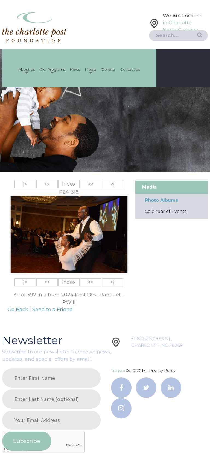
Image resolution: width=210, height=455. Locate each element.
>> (91, 184)
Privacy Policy (162, 370)
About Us (27, 69)
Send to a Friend (52, 310)
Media (90, 69)
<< (47, 184)
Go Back (19, 310)
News (75, 69)
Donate (108, 69)
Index (69, 184)
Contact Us (130, 69)
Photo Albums (161, 200)
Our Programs (52, 69)
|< (25, 184)
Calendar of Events (165, 211)
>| (112, 184)
